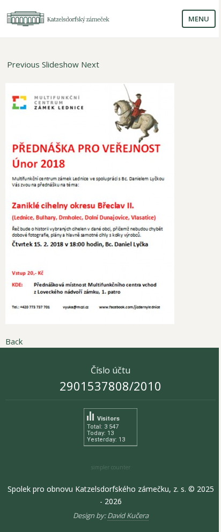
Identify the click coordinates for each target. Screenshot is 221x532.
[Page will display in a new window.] (110, 203)
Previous (23, 64)
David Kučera (128, 515)
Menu (198, 19)
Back (14, 341)
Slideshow (60, 64)
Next (90, 64)
